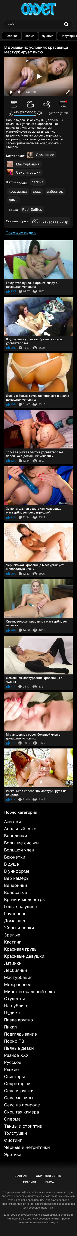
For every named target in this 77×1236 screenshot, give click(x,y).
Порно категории (20, 812)
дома (13, 199)
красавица (18, 191)
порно (22, 183)
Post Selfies (32, 209)
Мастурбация (28, 164)
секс (37, 191)
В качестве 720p (53, 222)
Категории (15, 156)
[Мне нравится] (11, 113)
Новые (29, 36)
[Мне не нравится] (39, 113)
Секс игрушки (28, 172)
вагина (37, 182)
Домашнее (45, 155)
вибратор (55, 191)
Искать (66, 24)
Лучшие (47, 36)
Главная (12, 36)
